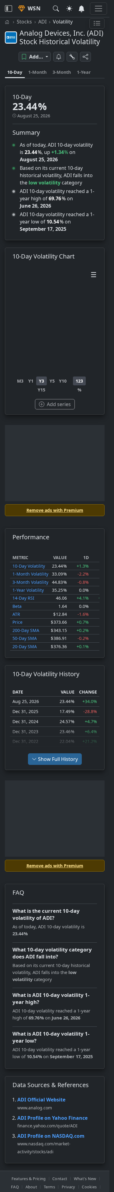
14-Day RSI (23, 598)
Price (17, 622)
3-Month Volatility (30, 582)
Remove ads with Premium (54, 510)
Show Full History (58, 759)
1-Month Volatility (30, 574)
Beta (17, 606)
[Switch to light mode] (69, 8)
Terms (49, 1187)
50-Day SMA (24, 638)
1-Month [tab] (37, 72)
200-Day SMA (25, 630)
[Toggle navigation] (8, 8)
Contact (59, 1178)
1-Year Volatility (28, 590)
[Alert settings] (72, 57)
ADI (42, 21)
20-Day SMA (24, 646)
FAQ (15, 1187)
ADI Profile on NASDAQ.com (51, 1136)
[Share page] (85, 57)
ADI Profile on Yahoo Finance (52, 1118)
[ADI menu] (97, 23)
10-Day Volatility (28, 566)
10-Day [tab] (14, 72)
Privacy (68, 1187)
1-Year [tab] (84, 72)
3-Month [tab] (62, 72)
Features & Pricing (29, 1178)
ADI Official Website (41, 1099)
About (31, 1187)
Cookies (89, 1187)
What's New (85, 1178)
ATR (16, 614)
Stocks (24, 21)
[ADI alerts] (58, 57)
